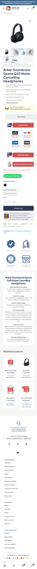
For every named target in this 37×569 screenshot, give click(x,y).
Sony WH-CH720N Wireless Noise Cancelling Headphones (26, 372)
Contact (7, 509)
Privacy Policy (9, 516)
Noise (31, 224)
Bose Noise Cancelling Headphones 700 (10, 399)
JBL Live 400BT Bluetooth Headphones (26, 399)
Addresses (8, 540)
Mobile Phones (9, 466)
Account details (10, 544)
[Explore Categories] (3, 8)
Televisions (8, 496)
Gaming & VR (9, 470)
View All (7, 463)
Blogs (6, 513)
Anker (9, 224)
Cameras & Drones (11, 488)
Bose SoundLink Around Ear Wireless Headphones (10, 372)
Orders (6, 533)
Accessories (8, 492)
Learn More (25, 219)
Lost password (9, 548)
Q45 (5, 226)
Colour (12, 181)
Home (5, 64)
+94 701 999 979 (18, 431)
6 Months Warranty (10, 193)
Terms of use (8, 520)
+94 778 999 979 (18, 429)
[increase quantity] (14, 202)
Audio (11, 64)
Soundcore (11, 226)
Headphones (18, 64)
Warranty (13, 190)
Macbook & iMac (10, 481)
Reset (5, 197)
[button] (30, 21)
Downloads (8, 537)
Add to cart (18, 208)
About (6, 505)
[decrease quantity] (5, 202)
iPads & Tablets (9, 485)
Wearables (8, 477)
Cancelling (16, 224)
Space (18, 226)
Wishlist (7, 524)
